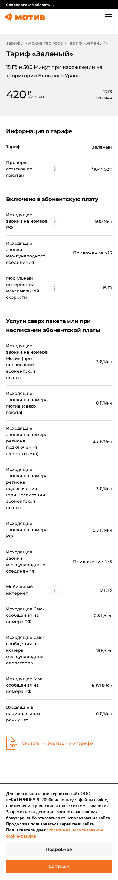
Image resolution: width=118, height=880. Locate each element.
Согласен (59, 866)
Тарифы (14, 43)
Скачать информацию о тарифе (57, 743)
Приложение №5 (92, 253)
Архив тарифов (45, 43)
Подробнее (59, 849)
